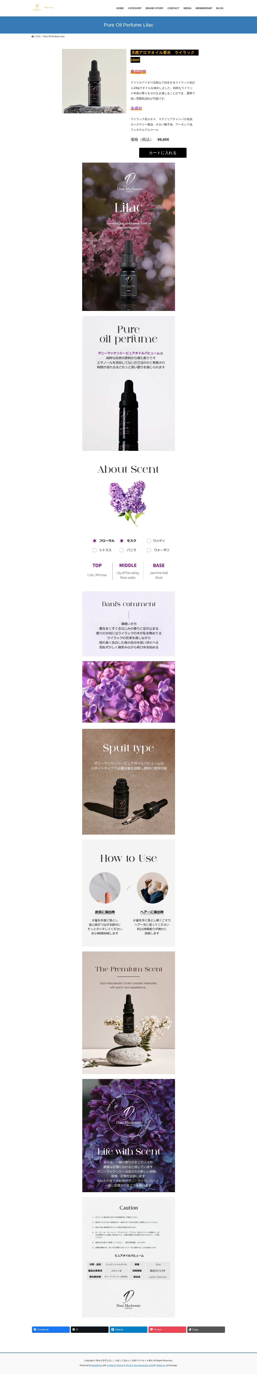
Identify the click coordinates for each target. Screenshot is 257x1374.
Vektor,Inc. (161, 1365)
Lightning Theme (115, 1365)
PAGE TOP (248, 1330)
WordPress (97, 1365)
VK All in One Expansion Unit (139, 1365)
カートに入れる (163, 153)
